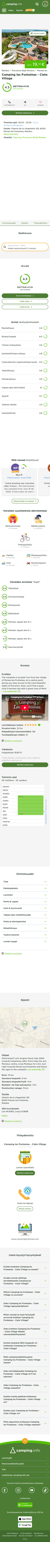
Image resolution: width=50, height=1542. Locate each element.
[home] (25, 1450)
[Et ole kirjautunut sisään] (45, 4)
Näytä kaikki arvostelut (23, 501)
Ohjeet (4, 1116)
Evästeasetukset (9, 1536)
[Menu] (4, 10)
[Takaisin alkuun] (25, 1441)
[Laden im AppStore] (25, 1518)
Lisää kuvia (25, 307)
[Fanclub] (30, 10)
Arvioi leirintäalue (23, 296)
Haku (10, 10)
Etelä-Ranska (39, 137)
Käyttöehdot (12, 1533)
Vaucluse (17, 137)
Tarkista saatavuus (24, 113)
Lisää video (25, 301)
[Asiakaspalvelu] (37, 4)
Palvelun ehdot (26, 1536)
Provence (27, 137)
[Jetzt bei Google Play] (25, 1525)
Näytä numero (25, 1209)
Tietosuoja (38, 1533)
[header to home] (12, 4)
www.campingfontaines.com (25, 1239)
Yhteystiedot (26, 1533)
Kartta (19, 10)
